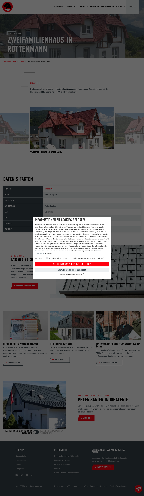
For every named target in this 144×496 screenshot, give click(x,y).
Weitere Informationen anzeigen (71, 275)
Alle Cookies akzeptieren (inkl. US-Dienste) (72, 264)
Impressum (60, 251)
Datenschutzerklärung (42, 251)
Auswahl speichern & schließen (72, 269)
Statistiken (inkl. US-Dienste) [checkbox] (58, 258)
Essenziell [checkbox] (41, 258)
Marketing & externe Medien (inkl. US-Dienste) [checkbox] (88, 258)
